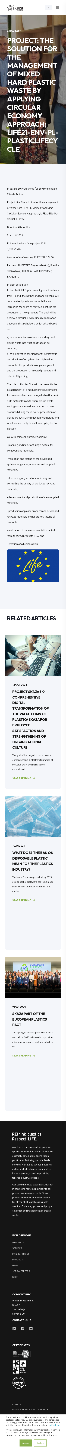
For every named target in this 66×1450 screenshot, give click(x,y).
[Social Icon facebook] (22, 1328)
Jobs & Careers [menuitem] (21, 1271)
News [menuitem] (15, 1265)
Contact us (20, 1320)
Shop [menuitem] (15, 1276)
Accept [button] (26, 1443)
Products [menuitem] (18, 1259)
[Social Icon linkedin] (15, 1328)
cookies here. (54, 1425)
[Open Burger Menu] (57, 8)
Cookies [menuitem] (16, 1404)
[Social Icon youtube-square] (30, 1328)
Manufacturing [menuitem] (21, 1254)
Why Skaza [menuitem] (18, 1242)
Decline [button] (40, 1443)
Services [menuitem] (17, 1248)
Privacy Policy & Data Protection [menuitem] (28, 1409)
